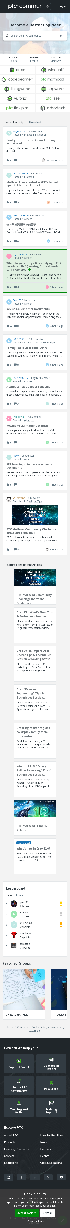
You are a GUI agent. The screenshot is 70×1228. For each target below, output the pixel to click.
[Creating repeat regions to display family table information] (35, 741)
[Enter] (6, 36)
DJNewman (19, 498)
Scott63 (17, 300)
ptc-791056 (26, 922)
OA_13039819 (20, 173)
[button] (35, 1221)
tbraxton (25, 943)
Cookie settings (40, 1027)
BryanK (24, 912)
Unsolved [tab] (35, 122)
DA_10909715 (20, 339)
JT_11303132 (20, 254)
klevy (16, 455)
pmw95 (24, 902)
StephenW (25, 933)
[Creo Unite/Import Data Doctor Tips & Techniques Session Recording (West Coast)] (35, 664)
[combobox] (35, 36)
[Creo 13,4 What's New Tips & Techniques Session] (35, 625)
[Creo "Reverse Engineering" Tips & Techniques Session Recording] (35, 702)
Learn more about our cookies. (39, 1205)
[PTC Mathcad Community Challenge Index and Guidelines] (35, 587)
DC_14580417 (20, 378)
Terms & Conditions (18, 1027)
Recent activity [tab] (14, 122)
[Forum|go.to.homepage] (22, 6)
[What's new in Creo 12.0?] (35, 856)
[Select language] (47, 6)
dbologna (18, 417)
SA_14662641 (20, 131)
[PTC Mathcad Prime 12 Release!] (35, 818)
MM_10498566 (21, 215)
